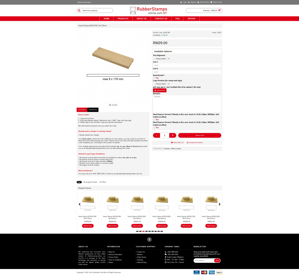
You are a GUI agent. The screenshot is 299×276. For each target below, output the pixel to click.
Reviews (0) (93, 110)
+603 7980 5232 (172, 252)
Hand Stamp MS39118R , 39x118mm (112, 217)
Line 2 (155, 68)
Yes (157, 78)
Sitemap (140, 260)
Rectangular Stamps (90, 182)
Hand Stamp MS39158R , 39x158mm (161, 217)
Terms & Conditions (115, 260)
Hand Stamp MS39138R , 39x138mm (137, 217)
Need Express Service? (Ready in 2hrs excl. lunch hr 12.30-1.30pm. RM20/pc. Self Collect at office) (186, 115)
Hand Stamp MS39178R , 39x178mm (186, 217)
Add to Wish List (178, 142)
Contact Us (141, 252)
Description (82, 110)
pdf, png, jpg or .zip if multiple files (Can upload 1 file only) (177, 87)
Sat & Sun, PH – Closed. (175, 262)
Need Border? (158, 75)
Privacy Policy (113, 257)
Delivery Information (115, 254)
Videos (111, 262)
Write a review (176, 148)
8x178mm (103, 182)
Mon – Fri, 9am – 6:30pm (175, 259)
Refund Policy (142, 262)
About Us (112, 252)
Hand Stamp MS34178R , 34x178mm (87, 217)
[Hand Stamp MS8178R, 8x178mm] (113, 66)
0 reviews (167, 148)
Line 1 (155, 62)
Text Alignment (159, 55)
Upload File (160, 90)
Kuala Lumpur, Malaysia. (175, 257)
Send (217, 260)
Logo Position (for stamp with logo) (167, 81)
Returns (139, 254)
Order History (141, 257)
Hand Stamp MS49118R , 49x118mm (211, 217)
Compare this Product (196, 142)
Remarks (156, 94)
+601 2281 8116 (172, 254)
